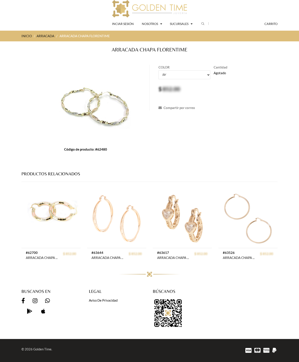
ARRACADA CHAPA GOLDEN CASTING (107, 258)
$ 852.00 (69, 254)
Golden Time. (42, 349)
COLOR (164, 67)
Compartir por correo (179, 108)
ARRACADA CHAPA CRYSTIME (173, 258)
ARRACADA (45, 36)
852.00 (171, 89)
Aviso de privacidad (103, 300)
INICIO (26, 36)
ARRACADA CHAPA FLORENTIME (42, 258)
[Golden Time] (149, 9)
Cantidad (220, 67)
